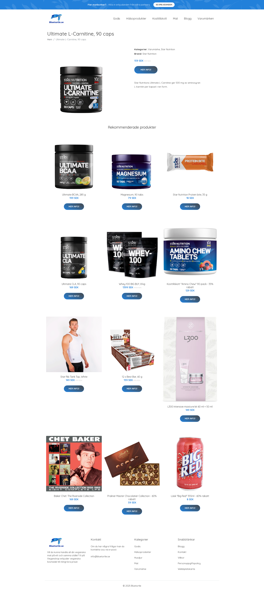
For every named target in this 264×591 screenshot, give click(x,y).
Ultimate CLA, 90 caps (74, 284)
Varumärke (154, 49)
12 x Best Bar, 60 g (132, 376)
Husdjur (138, 557)
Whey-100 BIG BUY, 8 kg (132, 284)
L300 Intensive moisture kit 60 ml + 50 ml (190, 406)
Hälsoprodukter (136, 18)
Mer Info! (146, 69)
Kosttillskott (159, 18)
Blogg (187, 18)
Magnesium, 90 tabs (132, 194)
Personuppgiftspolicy (189, 563)
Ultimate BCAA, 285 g (74, 194)
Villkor (181, 557)
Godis (116, 18)
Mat (175, 18)
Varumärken (206, 18)
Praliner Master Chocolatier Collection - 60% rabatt (132, 497)
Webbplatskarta (186, 569)
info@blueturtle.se (100, 556)
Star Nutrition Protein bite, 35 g (190, 194)
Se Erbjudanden (164, 5)
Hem (49, 39)
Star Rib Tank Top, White (74, 376)
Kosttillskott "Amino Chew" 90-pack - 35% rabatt (190, 285)
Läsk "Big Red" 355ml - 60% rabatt (190, 496)
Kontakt (182, 552)
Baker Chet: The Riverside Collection (74, 496)
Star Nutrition (168, 49)
